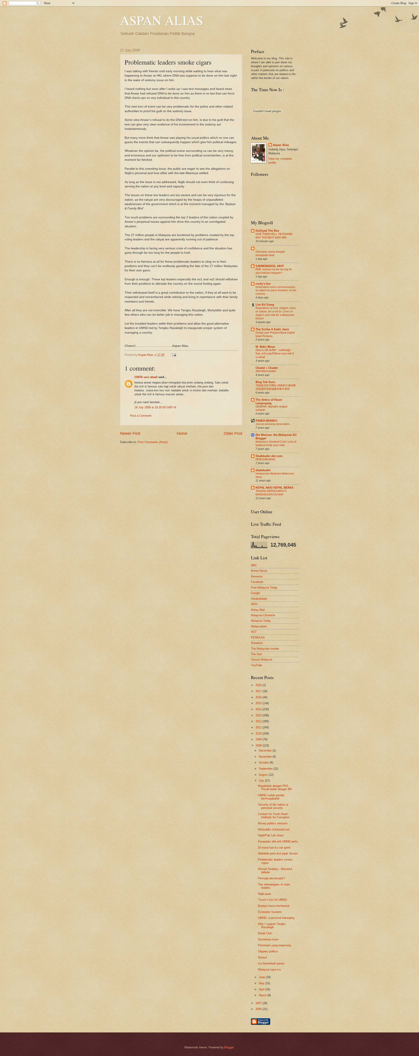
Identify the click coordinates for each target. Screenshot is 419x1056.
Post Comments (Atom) (153, 442)
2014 (259, 709)
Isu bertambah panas (271, 963)
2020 (259, 685)
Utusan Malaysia (261, 659)
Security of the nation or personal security (273, 806)
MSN (254, 604)
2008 (259, 745)
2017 (259, 691)
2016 (259, 697)
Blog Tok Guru (265, 382)
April (262, 989)
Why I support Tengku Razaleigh (272, 925)
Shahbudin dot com (269, 456)
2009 (259, 739)
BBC (254, 565)
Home (182, 433)
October (264, 762)
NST (254, 631)
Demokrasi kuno (268, 939)
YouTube (256, 665)
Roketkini (257, 643)
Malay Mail (258, 609)
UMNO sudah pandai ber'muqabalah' (271, 797)
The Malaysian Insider (265, 648)
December (266, 750)
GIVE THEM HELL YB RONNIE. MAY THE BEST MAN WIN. (274, 236)
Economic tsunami (270, 912)
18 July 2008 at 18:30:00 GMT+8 (155, 407)
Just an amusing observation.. (273, 424)
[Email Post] (173, 354)
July (262, 780)
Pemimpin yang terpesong (274, 945)
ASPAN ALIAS (161, 20)
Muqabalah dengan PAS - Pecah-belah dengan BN (275, 787)
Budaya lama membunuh (273, 905)
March (263, 995)
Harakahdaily (259, 598)
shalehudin (263, 470)
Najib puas (264, 893)
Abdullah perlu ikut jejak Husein (278, 853)
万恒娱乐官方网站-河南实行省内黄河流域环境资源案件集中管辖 (276, 387)
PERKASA (258, 637)
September (266, 768)
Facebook (257, 582)
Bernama (256, 576)
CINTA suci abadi (146, 377)
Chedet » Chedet (267, 368)
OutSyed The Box (267, 230)
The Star (256, 654)
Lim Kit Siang (265, 304)
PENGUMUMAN (265, 459)
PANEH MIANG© (267, 420)
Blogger (229, 1047)
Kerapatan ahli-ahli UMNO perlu (278, 841)
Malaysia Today (261, 620)
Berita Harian (259, 570)
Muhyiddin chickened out (273, 829)
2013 (259, 715)
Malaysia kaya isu (269, 969)
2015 (259, 703)
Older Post (233, 433)
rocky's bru (263, 283)
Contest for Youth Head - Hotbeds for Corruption (274, 815)
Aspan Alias (146, 354)
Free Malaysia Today (264, 587)
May (262, 983)
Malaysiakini (259, 626)
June (262, 977)
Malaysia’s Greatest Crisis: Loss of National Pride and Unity (276, 443)
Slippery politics (268, 951)
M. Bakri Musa (265, 346)
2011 (259, 727)
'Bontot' (262, 957)
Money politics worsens (273, 823)
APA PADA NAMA (266, 371)
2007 (259, 1003)
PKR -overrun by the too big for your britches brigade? (274, 271)
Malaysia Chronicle (263, 615)
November (266, 756)
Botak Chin (265, 933)
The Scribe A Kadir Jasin (272, 329)
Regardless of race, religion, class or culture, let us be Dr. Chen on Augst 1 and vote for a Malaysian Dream (276, 313)
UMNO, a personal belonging (276, 917)
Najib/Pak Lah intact (270, 835)
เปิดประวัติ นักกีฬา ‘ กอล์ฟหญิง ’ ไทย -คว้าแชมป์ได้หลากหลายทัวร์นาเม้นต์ (275, 354)
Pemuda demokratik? (271, 878)
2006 (259, 1009)
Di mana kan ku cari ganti (274, 847)
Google (255, 593)
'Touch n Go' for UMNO (272, 899)
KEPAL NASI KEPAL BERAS (275, 487)
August (264, 774)
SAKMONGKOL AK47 (270, 266)
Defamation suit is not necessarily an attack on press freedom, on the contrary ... (276, 291)
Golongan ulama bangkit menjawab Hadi (270, 253)
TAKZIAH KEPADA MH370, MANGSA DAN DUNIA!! (271, 492)
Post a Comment (140, 415)
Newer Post (130, 433)
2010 (259, 733)
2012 (259, 721)
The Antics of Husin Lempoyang (269, 401)
